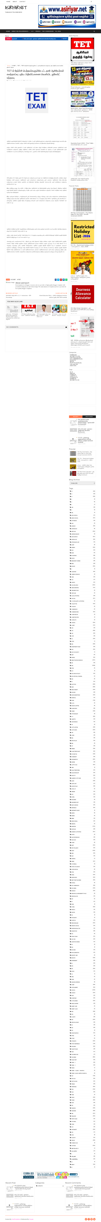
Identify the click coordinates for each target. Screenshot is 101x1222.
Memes (73, 815)
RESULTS (73, 957)
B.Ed (72, 550)
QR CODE (73, 939)
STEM (72, 1035)
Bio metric (74, 555)
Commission (74, 609)
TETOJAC (73, 1078)
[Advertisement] (36, 53)
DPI (72, 662)
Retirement (74, 960)
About (15, 1)
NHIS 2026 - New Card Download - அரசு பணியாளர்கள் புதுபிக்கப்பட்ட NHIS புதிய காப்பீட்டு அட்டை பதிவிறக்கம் (82, 110)
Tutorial (73, 1121)
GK (72, 724)
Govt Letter (74, 727)
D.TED (72, 641)
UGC (72, 1126)
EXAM (72, 700)
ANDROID (73, 526)
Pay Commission (48, 31)
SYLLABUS (73, 1046)
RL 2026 (58, 31)
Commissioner (75, 611)
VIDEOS (73, 1140)
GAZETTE (73, 376)
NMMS (72, 861)
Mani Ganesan (74, 805)
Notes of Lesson (75, 866)
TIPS (72, 1089)
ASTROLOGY (74, 539)
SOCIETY (73, 1016)
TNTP (72, 1102)
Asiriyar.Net (16, 7)
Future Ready (74, 713)
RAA (72, 947)
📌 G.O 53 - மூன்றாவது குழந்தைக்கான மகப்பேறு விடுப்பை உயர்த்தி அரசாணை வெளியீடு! (56, 38)
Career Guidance (75, 574)
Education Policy (75, 673)
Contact (22, 1)
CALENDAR (73, 571)
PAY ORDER (73, 888)
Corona (73, 622)
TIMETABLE (73, 1086)
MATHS (72, 813)
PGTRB (72, 906)
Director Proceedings (20, 31)
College (73, 606)
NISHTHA (73, 858)
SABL (72, 976)
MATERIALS (73, 807)
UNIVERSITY (74, 1129)
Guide (72, 735)
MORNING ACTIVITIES (76, 831)
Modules (73, 829)
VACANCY (73, 1137)
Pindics (73, 909)
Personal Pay (74, 896)
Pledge (73, 912)
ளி (71, 1167)
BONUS (72, 558)
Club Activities (75, 595)
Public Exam (74, 936)
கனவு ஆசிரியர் (74, 1151)
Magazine (73, 799)
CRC (72, 633)
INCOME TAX (75, 356)
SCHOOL (73, 990)
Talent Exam (74, 1049)
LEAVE (72, 780)
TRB (72, 1113)
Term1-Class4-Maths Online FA (79, 1073)
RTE (72, 966)
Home (8, 1)
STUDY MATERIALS (75, 1043)
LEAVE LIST (73, 783)
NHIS (72, 853)
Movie (72, 834)
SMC (72, 1011)
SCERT (72, 984)
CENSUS (73, 582)
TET (19, 65)
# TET (19, 279)
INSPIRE (73, 762)
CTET (72, 636)
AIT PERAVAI (74, 520)
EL (71, 372)
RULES (73, 360)
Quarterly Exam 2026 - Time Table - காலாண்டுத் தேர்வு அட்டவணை (82, 143)
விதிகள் (73, 365)
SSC (72, 1030)
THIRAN (73, 1084)
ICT (72, 746)
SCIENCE (73, 992)
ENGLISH (73, 692)
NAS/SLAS (73, 839)
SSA (72, 1027)
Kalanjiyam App (75, 772)
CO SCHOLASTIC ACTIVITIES (77, 601)
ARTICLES (73, 531)
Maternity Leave (75, 810)
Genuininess (74, 377)
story (72, 1038)
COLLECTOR (74, 603)
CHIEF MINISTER (75, 587)
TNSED (72, 1100)
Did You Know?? (75, 652)
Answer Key (74, 528)
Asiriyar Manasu (75, 534)
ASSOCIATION (74, 536)
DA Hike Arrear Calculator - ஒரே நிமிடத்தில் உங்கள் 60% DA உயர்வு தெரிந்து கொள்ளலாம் (82, 309)
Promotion (74, 931)
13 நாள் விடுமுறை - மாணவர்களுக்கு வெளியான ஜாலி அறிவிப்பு (80, 87)
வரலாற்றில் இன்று (74, 1159)
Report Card (74, 955)
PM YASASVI (74, 917)
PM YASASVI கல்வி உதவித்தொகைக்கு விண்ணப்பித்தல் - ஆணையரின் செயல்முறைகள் (86, 422)
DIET (72, 654)
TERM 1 (73, 1067)
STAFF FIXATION (76, 363)
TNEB (72, 1094)
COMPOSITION (74, 614)
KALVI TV (73, 775)
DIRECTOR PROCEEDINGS (77, 660)
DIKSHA (73, 657)
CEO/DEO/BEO (74, 585)
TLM (72, 1092)
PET (72, 898)
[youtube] (94, 1219)
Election (73, 684)
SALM (72, 979)
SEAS (72, 995)
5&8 (72, 507)
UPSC (72, 1134)
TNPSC (72, 1097)
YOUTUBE (73, 1145)
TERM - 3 (73, 1065)
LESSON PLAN (74, 786)
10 (71, 491)
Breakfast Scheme (75, 560)
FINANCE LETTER (75, 705)
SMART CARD (74, 1006)
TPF (72, 1105)
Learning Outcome (76, 778)
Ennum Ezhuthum (75, 695)
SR (72, 1024)
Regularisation (75, 952)
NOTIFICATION (74, 869)
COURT (14, 65)
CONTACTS (73, 619)
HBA (72, 738)
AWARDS (73, 547)
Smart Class (74, 1008)
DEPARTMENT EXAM (75, 646)
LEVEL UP (73, 788)
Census (37, 31)
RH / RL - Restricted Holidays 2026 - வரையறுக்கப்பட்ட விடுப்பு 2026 (82, 245)
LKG (72, 794)
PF (71, 901)
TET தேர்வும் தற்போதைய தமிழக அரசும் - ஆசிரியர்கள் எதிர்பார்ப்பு (28, 314)
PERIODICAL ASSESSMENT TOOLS (78, 893)
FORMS (73, 355)
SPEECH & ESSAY (75, 1022)
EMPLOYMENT (74, 689)
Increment (74, 756)
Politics (73, 920)
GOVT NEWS (74, 729)
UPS (72, 1132)
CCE (72, 579)
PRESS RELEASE (74, 923)
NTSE (72, 872)
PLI (72, 915)
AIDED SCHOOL (74, 518)
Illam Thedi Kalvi (75, 751)
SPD (72, 1019)
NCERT (72, 842)
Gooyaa (31, 1219)
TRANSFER (73, 1110)
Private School (75, 925)
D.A (72, 638)
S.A (72, 974)
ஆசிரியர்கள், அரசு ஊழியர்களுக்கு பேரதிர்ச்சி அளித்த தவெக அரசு (80, 179)
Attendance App (75, 542)
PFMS (72, 904)
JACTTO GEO (74, 764)
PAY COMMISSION (76, 359)
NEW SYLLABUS (74, 848)
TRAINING (73, 1108)
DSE (72, 665)
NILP (72, 856)
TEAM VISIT (74, 1059)
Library (73, 791)
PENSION (73, 890)
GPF (72, 732)
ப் (71, 1153)
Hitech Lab (74, 740)
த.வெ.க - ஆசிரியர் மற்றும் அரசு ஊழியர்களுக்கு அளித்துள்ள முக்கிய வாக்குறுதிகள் (80, 277)
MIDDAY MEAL (74, 821)
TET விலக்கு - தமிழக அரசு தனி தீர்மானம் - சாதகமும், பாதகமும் (59, 314)
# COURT (13, 279)
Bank (72, 552)
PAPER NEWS (74, 877)
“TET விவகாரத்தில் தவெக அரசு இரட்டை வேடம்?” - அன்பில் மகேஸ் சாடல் (44, 315)
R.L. (72, 944)
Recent (75, 416)
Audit (72, 544)
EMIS (72, 373)
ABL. (72, 512)
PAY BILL (73, 882)
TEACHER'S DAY (74, 1054)
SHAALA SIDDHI (74, 1003)
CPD (72, 628)
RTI (72, 968)
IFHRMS (73, 378)
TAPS (72, 1051)
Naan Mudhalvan (75, 837)
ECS (72, 670)
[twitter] (86, 1219)
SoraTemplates (16, 1219)
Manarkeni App (75, 802)
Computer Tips (75, 617)
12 (71, 496)
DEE (72, 644)
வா (71, 1161)
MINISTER (73, 826)
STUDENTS (73, 1041)
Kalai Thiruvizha (75, 357)
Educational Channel (76, 676)
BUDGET (73, 566)
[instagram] (91, 1219)
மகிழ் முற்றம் (74, 364)
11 (71, 493)
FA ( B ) (72, 703)
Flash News (74, 708)
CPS (72, 630)
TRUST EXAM (74, 1118)
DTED (72, 668)
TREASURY (73, 1116)
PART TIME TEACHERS (76, 880)
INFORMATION (74, 759)
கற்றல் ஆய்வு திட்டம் (75, 1148)
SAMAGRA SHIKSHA (75, 982)
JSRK (72, 767)
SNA (72, 361)
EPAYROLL (73, 697)
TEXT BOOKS (74, 1081)
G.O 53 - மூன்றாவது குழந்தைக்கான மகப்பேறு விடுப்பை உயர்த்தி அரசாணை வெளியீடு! (85, 440)
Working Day (74, 1143)
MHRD (72, 818)
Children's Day (75, 590)
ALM (72, 523)
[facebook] (91, 1)
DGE (72, 649)
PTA (72, 933)
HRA (72, 743)
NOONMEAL (74, 864)
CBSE (72, 577)
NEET (72, 845)
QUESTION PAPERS (75, 941)
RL (72, 963)
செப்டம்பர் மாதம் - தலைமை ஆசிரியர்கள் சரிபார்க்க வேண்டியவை (85, 430)
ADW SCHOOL (74, 515)
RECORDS (73, 949)
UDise (72, 1124)
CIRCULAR (73, 593)
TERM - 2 (73, 1062)
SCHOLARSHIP (74, 987)
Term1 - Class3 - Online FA (77, 1070)
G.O (32, 31)
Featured (89, 416)
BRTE (72, 563)
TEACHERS (73, 1057)
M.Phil (72, 797)
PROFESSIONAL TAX (75, 928)
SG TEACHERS (74, 1000)
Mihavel (73, 823)
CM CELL (73, 598)
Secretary (73, 998)
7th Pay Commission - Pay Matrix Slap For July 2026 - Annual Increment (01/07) (82, 214)
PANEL (72, 874)
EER (72, 679)
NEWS (72, 850)
